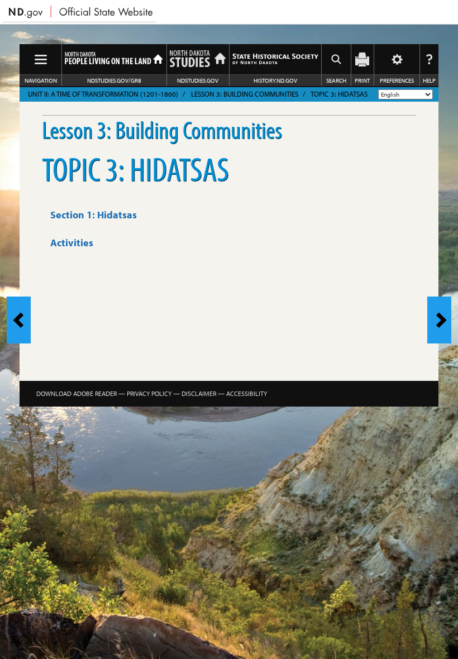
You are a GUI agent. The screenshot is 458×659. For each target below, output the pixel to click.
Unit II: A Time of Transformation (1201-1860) (103, 93)
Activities (71, 242)
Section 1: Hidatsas (93, 214)
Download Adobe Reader (76, 393)
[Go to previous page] (19, 320)
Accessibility (246, 393)
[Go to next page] (439, 320)
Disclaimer (199, 393)
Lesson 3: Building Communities (244, 93)
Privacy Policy (149, 393)
